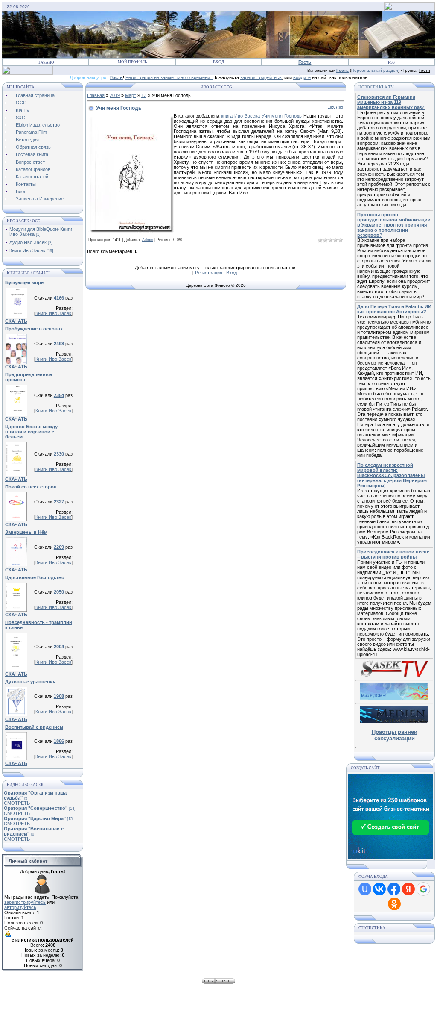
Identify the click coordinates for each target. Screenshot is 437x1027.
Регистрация (208, 272)
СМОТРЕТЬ (17, 803)
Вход (218, 62)
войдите (302, 77)
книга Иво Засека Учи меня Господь (261, 115)
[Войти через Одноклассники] (394, 904)
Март (130, 95)
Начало (46, 62)
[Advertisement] (218, 1005)
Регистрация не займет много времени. (169, 77)
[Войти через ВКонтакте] (379, 889)
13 (143, 95)
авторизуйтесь (20, 907)
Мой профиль (132, 62)
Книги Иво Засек (27, 250)
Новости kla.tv (376, 87)
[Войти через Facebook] (393, 889)
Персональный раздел (374, 70)
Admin (147, 240)
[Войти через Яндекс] (408, 889)
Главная (96, 95)
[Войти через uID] (364, 889)
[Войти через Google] (423, 889)
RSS (391, 62)
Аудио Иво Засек (28, 242)
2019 (115, 95)
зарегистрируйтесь (261, 77)
